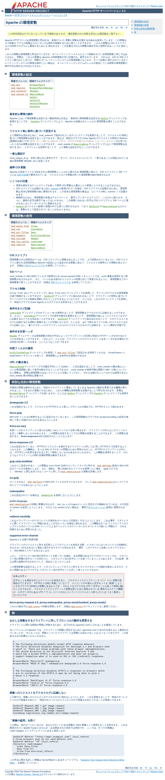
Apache (8, 15)
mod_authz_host (20, 226)
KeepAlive (47, 495)
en (107, 27)
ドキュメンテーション (39, 15)
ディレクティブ (115, 6)
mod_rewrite (18, 88)
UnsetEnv (35, 106)
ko (122, 27)
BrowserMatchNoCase (41, 88)
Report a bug (157, 6)
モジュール (101, 6)
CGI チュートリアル (34, 265)
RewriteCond (110, 206)
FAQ (127, 6)
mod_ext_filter (20, 232)
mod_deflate (104, 465)
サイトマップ (142, 6)
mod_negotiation (71, 471)
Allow (34, 226)
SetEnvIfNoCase (39, 103)
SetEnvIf (35, 100)
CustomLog (37, 229)
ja (116, 27)
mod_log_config (20, 241)
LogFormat (37, 241)
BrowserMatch (37, 85)
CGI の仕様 (23, 174)
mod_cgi (15, 229)
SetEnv (33, 97)
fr (112, 27)
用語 (133, 6)
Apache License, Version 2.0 (29, 774)
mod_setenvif (19, 91)
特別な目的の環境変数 (144, 28)
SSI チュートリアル (61, 282)
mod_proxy (34, 606)
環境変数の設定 (141, 21)
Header (35, 238)
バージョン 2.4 (60, 15)
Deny (33, 232)
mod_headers (18, 235)
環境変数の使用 (141, 25)
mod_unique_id (19, 94)
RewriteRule (37, 94)
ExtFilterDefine (40, 235)
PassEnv (34, 91)
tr (126, 27)
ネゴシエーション (97, 507)
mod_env (15, 85)
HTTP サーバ (21, 15)
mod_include (18, 238)
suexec (54, 188)
